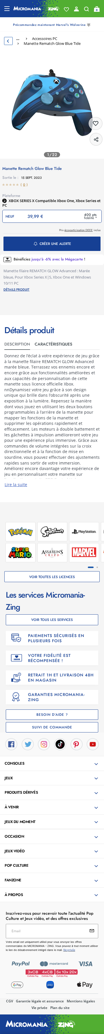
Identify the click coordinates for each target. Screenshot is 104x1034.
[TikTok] (60, 744)
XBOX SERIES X (22, 200)
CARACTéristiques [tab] (53, 344)
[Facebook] (11, 744)
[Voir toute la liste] (66, 9)
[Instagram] (44, 744)
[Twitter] (28, 744)
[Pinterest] (76, 744)
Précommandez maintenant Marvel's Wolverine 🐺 (52, 24)
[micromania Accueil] (36, 8)
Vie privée (39, 1007)
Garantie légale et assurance (40, 1001)
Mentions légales (81, 1001)
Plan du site (60, 1007)
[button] (52, 764)
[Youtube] (93, 744)
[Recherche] (86, 10)
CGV (9, 1001)
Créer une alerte (55, 243)
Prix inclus (80, 230)
